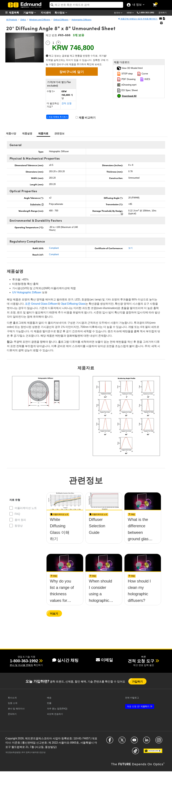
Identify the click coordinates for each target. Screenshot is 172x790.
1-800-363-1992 (146, 12)
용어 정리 (20, 519)
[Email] (161, 18)
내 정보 (136, 5)
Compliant (54, 248)
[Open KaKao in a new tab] (153, 752)
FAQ (17, 513)
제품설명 (27, 133)
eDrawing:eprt (128, 84)
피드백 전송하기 (55, 714)
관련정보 (59, 133)
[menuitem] (13, 12)
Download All (129, 95)
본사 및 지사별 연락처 (21, 665)
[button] (148, 12)
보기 (130, 248)
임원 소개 (12, 703)
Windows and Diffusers (39, 20)
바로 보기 (64, 531)
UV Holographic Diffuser (26, 292)
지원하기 (138, 706)
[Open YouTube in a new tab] (134, 741)
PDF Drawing (128, 79)
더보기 (54, 613)
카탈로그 (132, 697)
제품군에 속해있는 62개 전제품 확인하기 (139, 19)
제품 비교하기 (87, 117)
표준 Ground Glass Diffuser (41, 303)
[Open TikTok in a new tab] (135, 752)
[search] (86, 5)
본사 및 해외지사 (16, 708)
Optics (23, 20)
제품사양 (11, 133)
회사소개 (12, 697)
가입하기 (137, 681)
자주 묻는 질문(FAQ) (57, 708)
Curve (144, 73)
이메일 (107, 660)
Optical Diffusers (60, 20)
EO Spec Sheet (129, 90)
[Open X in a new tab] (122, 741)
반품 (49, 703)
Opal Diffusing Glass (73, 303)
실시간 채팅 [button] (68, 660)
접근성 (43, 752)
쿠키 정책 (26, 752)
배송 (49, 697)
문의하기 (163, 12)
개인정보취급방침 (12, 752)
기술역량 (28, 12)
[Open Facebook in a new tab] (110, 741)
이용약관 (34, 752)
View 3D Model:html (132, 68)
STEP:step (127, 73)
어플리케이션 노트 (26, 508)
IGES (147, 79)
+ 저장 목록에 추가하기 (57, 116)
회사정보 (60, 12)
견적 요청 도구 (141, 661)
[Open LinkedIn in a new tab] (146, 741)
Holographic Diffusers (81, 20)
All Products (11, 20)
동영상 (19, 525)
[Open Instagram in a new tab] (159, 741)
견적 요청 (66, 103)
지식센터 (46, 12)
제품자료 (43, 133)
